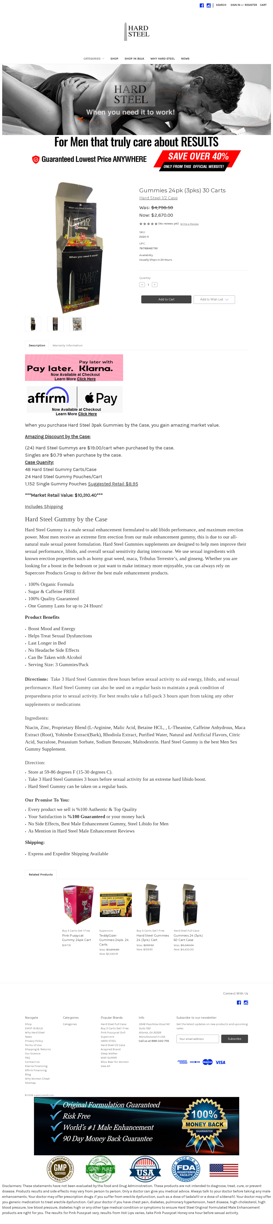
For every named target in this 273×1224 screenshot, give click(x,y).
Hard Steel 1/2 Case (113, 1045)
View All (105, 1066)
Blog (28, 1074)
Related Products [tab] (41, 874)
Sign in (235, 5)
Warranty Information (68, 345)
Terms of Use (33, 1045)
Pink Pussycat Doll (113, 1032)
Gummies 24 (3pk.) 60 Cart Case (188, 938)
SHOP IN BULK (134, 58)
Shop (114, 58)
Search (221, 5)
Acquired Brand (111, 1049)
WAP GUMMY (109, 1057)
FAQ (27, 1057)
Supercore (107, 1036)
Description (37, 345)
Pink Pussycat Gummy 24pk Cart (76, 938)
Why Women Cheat (37, 1078)
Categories (92, 58)
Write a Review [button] (189, 224)
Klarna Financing (36, 1066)
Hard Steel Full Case (113, 1024)
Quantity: (145, 277)
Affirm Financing (36, 1070)
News (185, 58)
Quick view (78, 901)
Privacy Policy (34, 1041)
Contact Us (32, 1062)
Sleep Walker (109, 1053)
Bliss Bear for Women (115, 1062)
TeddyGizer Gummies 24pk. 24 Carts (114, 940)
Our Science (32, 1053)
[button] (136, 99)
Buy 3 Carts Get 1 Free (115, 1028)
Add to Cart (78, 908)
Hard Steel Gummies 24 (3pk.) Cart (152, 938)
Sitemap (30, 1083)
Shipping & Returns (38, 1049)
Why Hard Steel (162, 58)
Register (251, 5)
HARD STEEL (108, 1041)
